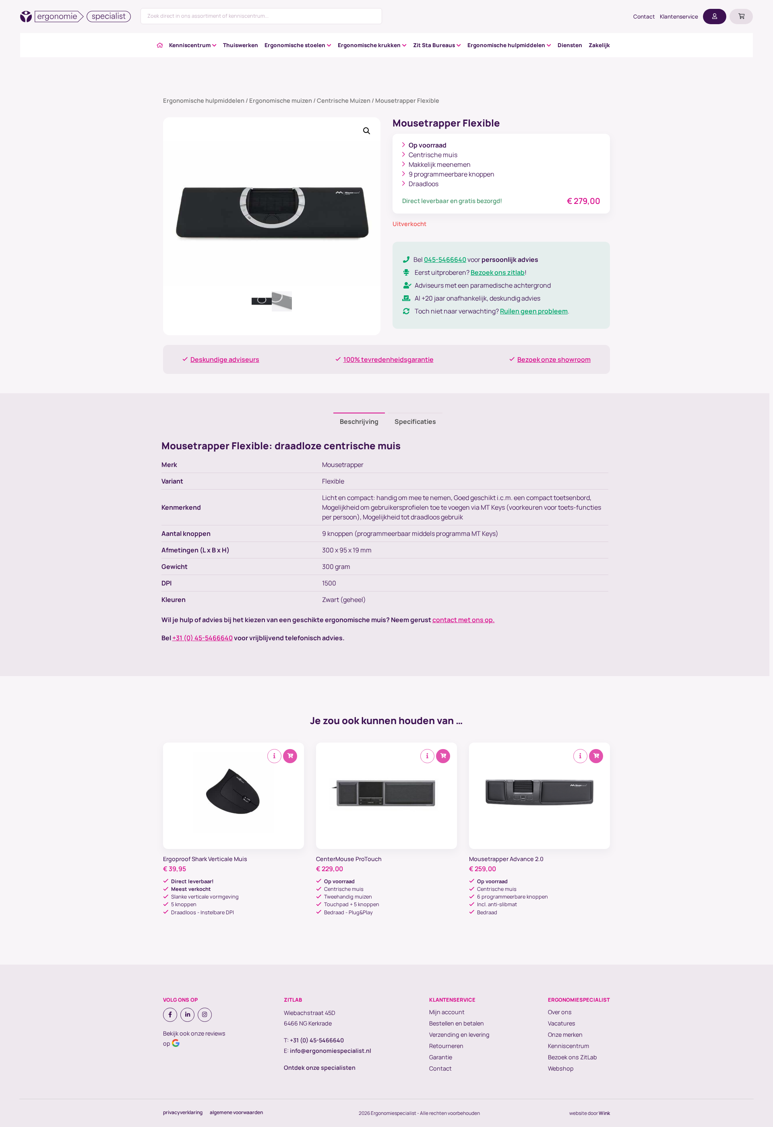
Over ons (560, 1012)
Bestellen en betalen (456, 1023)
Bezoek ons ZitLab (572, 1057)
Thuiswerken (240, 45)
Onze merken (565, 1034)
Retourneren (446, 1046)
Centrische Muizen (343, 100)
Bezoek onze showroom (554, 359)
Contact (644, 16)
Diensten (570, 45)
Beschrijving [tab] (359, 421)
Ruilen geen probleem (534, 311)
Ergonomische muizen (280, 100)
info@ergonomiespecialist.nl (330, 1050)
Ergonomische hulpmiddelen (506, 45)
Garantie (440, 1057)
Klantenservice (679, 16)
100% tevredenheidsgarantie (388, 359)
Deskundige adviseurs (224, 359)
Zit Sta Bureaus (434, 45)
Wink (604, 1113)
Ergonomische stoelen (295, 45)
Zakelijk (599, 45)
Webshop (561, 1068)
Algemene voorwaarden (236, 1112)
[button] (367, 131)
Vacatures (561, 1023)
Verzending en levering (459, 1034)
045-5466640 (445, 259)
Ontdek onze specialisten (319, 1067)
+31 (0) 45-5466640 (202, 637)
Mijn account (447, 1012)
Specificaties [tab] (415, 421)
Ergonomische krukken (369, 45)
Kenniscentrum (190, 45)
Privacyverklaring (183, 1112)
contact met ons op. (463, 619)
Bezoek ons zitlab (498, 272)
